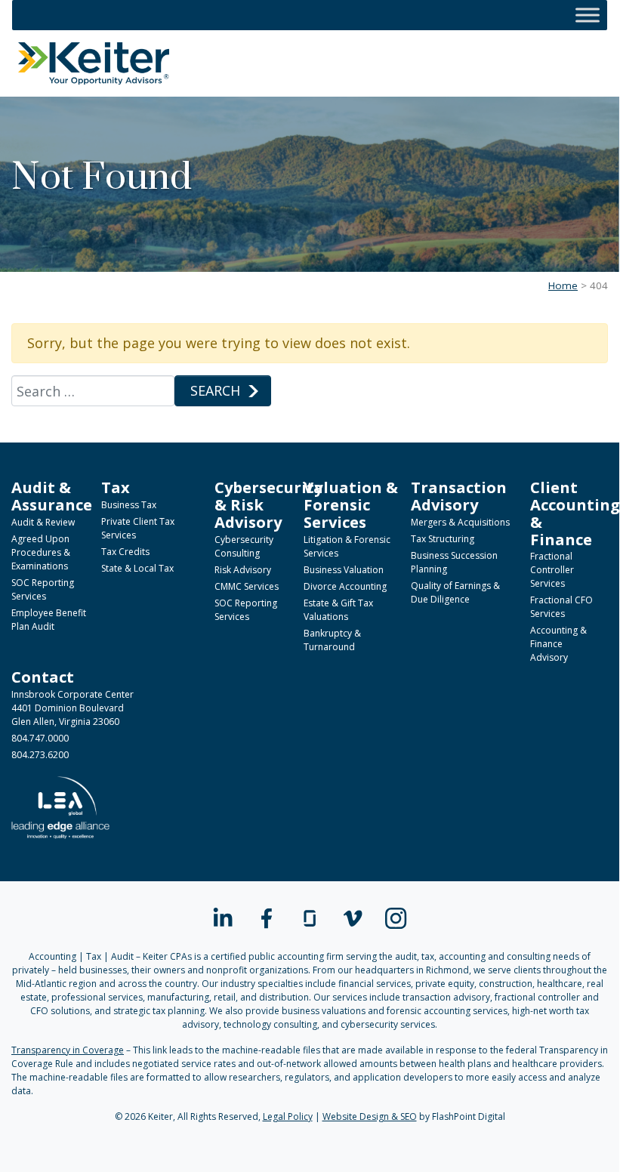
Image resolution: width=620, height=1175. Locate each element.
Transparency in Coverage (67, 1050)
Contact (42, 676)
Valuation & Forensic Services (351, 504)
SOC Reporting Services (42, 589)
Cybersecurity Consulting (243, 546)
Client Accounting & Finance (575, 512)
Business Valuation (344, 569)
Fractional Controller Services (552, 570)
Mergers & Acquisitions (460, 522)
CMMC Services (246, 586)
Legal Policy (288, 1116)
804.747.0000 (40, 738)
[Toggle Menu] (587, 15)
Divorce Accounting (345, 586)
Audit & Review (43, 522)
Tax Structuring (442, 538)
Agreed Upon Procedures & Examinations (40, 552)
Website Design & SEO (369, 1116)
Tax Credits (125, 551)
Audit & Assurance (51, 495)
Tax (115, 487)
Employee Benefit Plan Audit (48, 619)
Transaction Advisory (459, 495)
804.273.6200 (40, 754)
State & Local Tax (137, 568)
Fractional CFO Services (561, 607)
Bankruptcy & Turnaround (332, 640)
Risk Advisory (242, 569)
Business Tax (128, 504)
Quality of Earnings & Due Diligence (455, 592)
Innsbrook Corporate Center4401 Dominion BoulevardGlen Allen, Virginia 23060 (72, 708)
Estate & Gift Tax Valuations (338, 610)
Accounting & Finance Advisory (558, 644)
